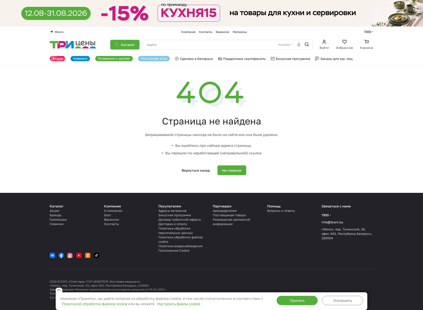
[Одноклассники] (87, 255)
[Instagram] (70, 255)
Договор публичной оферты (179, 219)
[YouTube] (79, 255)
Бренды (55, 215)
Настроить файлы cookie (178, 304)
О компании (113, 210)
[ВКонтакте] (52, 255)
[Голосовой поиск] (299, 44)
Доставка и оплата (172, 224)
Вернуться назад (196, 170)
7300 (367, 32)
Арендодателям (225, 210)
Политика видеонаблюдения (180, 246)
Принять (297, 300)
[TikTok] (96, 255)
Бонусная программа (174, 215)
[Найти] (306, 45)
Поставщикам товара (229, 215)
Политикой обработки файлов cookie (94, 304)
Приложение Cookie (173, 250)
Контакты (111, 224)
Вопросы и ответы (281, 210)
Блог (107, 215)
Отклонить (342, 300)
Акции (54, 210)
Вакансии (111, 219)
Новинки (56, 224)
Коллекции (58, 219)
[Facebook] (61, 255)
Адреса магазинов (172, 210)
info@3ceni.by (332, 222)
